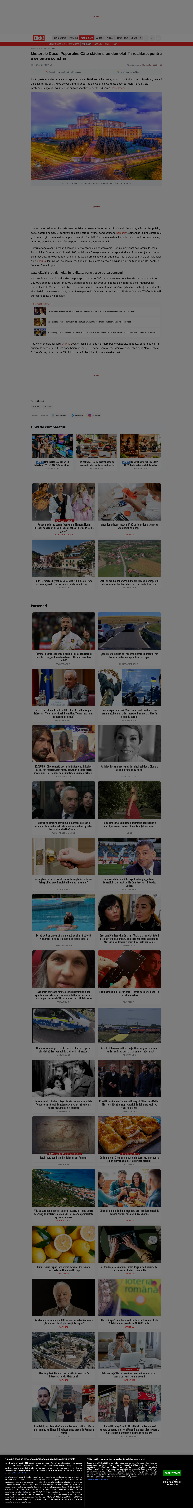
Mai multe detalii (20, 1473)
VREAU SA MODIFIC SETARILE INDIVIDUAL (172, 1482)
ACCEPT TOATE (172, 1473)
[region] (96, 1481)
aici (22, 1492)
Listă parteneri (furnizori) (97, 1479)
